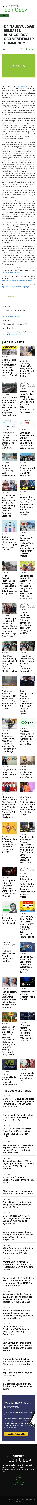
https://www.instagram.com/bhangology (15, 287)
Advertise (18, 1478)
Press (18, 1475)
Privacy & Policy (18, 1484)
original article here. (14, 334)
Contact (18, 1480)
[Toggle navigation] (4, 15)
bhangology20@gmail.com (11, 272)
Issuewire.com (23, 86)
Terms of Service (18, 1482)
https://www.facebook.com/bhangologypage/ (17, 280)
